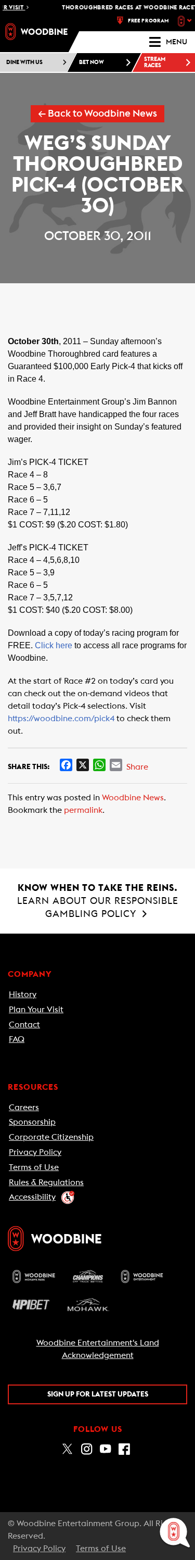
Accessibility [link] (32, 1197)
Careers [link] (24, 1107)
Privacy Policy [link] (35, 1152)
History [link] (22, 994)
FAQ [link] (16, 1039)
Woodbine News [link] (133, 798)
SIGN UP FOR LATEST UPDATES (97, 1394)
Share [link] (137, 767)
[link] (36, 31)
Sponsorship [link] (32, 1122)
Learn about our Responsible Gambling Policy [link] (97, 901)
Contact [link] (24, 1025)
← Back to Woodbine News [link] (97, 114)
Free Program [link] (148, 20)
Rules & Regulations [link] (46, 1182)
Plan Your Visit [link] (36, 1009)
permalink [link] (83, 810)
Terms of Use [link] (34, 1167)
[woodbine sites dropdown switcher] (186, 20)
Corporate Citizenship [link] (51, 1137)
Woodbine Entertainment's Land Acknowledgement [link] (97, 1349)
